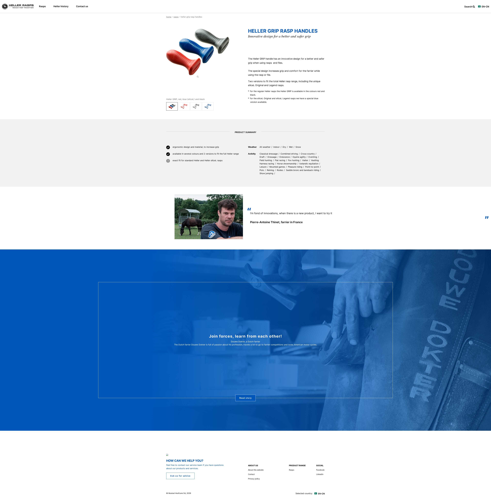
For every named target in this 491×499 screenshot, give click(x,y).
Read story (245, 398)
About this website (256, 470)
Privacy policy (254, 479)
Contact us (82, 6)
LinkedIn (319, 474)
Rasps (42, 6)
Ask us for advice (180, 476)
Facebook (320, 470)
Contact (251, 474)
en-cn (485, 7)
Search (468, 7)
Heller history (60, 6)
